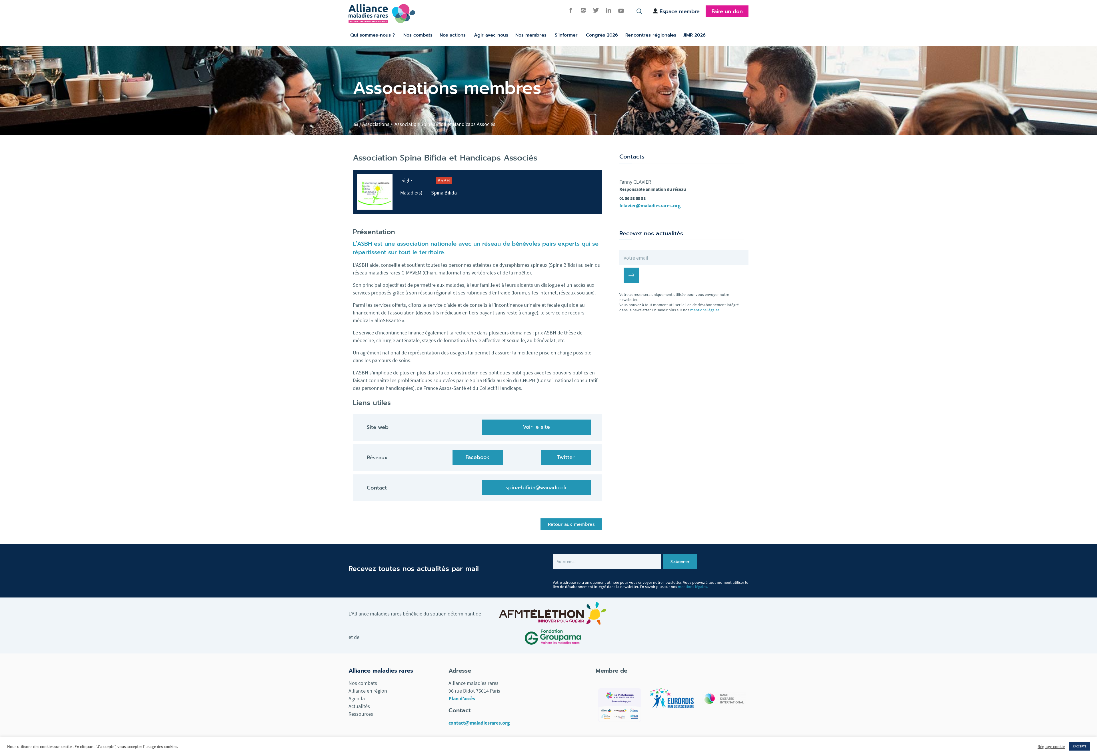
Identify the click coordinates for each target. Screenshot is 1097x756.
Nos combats (418, 35)
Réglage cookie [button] (1051, 746)
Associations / (377, 124)
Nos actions (453, 35)
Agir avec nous (491, 35)
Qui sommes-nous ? (372, 35)
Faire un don (727, 11)
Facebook (477, 457)
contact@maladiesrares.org (479, 722)
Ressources (361, 714)
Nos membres (531, 35)
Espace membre (679, 11)
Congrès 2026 (602, 35)
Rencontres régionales (650, 35)
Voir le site (536, 427)
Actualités (359, 706)
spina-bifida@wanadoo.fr (536, 488)
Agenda (357, 698)
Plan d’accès (462, 698)
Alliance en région (368, 690)
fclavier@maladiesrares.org (650, 205)
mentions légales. (705, 309)
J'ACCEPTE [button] (1079, 746)
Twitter (565, 457)
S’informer (566, 35)
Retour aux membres (571, 524)
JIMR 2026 (694, 35)
